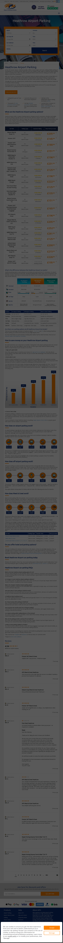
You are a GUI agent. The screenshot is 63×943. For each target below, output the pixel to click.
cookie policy (12, 936)
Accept (51, 928)
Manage (52, 933)
